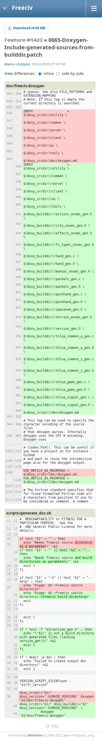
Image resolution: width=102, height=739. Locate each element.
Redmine (35, 735)
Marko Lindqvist (17, 64)
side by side (72, 73)
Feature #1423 (23, 40)
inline (48, 73)
